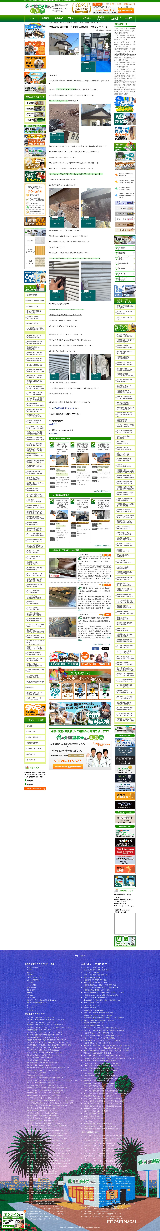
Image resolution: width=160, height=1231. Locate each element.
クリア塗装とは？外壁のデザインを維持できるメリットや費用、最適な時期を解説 (107, 1183)
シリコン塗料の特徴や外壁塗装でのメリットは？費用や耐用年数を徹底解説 (106, 1176)
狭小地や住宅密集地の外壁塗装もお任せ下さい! (35, 546)
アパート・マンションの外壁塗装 (93, 1118)
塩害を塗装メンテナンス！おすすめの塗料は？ (35, 659)
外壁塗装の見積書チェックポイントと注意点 (125, 375)
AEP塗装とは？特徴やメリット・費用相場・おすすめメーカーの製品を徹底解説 (107, 1186)
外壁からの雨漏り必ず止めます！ (93, 1002)
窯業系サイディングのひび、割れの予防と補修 (124, 522)
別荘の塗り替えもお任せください (125, 318)
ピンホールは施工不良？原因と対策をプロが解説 (34, 444)
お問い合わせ (31, 754)
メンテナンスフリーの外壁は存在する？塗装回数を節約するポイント (47, 1077)
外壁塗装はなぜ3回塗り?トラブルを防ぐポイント (34, 472)
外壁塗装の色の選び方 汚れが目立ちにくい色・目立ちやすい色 (45, 1024)
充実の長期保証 (31, 987)
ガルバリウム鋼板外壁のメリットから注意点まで (124, 431)
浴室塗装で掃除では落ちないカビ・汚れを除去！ (98, 1096)
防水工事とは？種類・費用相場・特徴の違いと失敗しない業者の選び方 (47, 1158)
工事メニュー (73, 18)
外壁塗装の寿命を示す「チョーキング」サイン (34, 416)
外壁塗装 (35, 103)
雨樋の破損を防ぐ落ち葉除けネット (32, 523)
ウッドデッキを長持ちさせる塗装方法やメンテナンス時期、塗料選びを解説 (106, 1093)
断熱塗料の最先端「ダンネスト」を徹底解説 (125, 612)
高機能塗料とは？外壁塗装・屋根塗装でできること (35, 455)
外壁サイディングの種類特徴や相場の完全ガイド (34, 433)
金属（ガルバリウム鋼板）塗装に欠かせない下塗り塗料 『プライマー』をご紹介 (107, 1209)
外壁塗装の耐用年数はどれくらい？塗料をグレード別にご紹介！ (45, 1085)
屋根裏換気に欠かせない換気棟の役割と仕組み (34, 653)
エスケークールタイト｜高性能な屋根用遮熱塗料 (98, 1153)
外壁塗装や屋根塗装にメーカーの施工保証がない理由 (125, 476)
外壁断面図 (30, 687)
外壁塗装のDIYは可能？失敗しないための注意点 (124, 510)
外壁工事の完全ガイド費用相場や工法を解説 (34, 336)
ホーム (31, 18)
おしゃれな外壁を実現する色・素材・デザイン (125, 646)
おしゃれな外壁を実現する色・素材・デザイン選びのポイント (45, 1193)
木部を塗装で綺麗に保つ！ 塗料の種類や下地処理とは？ (43, 1173)
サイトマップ (31, 760)
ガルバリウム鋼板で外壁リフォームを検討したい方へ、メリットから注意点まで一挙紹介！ (53, 1080)
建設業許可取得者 (32, 743)
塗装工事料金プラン (101, 18)
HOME (51, 22)
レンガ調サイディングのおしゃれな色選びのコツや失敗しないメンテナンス (49, 1098)
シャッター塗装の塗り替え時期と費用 (33, 608)
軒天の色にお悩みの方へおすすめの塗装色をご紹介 (35, 495)
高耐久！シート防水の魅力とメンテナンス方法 (34, 648)
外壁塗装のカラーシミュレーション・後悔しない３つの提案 (44, 1032)
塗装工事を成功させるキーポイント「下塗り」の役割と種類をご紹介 (104, 1206)
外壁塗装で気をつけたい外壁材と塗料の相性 (34, 693)
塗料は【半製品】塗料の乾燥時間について (34, 665)
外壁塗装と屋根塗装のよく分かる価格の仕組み (97, 970)
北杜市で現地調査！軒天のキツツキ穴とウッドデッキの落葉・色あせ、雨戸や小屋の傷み (124, 71)
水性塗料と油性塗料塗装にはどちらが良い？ (124, 539)
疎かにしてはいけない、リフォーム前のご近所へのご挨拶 (44, 1047)
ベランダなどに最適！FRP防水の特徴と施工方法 (35, 636)
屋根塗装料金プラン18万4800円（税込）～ (96, 982)
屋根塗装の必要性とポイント (92, 1007)
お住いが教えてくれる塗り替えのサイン (34, 312)
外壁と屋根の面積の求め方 (35, 682)
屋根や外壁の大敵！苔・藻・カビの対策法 (124, 584)
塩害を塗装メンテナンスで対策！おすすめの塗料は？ (42, 1171)
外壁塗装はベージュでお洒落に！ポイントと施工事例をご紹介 (45, 1206)
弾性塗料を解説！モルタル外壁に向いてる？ (125, 691)
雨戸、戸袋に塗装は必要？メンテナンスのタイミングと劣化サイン (103, 1103)
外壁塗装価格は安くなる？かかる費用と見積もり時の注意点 (101, 995)
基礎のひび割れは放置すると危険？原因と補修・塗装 (42, 1186)
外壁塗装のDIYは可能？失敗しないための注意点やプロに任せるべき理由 (48, 1067)
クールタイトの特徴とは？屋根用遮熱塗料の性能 (125, 708)
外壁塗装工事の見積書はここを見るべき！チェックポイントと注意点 (104, 992)
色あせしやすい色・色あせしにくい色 (125, 188)
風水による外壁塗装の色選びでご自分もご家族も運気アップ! (44, 1035)
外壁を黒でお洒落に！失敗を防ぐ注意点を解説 (124, 663)
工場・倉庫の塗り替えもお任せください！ (125, 307)
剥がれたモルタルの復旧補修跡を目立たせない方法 (35, 438)
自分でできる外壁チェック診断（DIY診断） (39, 1065)
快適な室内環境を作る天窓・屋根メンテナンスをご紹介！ (100, 1070)
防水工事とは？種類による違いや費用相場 (35, 631)
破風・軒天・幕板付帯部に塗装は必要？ (34, 478)
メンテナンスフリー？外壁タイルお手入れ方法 (124, 544)
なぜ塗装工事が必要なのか (35, 300)
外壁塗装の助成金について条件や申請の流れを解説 (98, 1033)
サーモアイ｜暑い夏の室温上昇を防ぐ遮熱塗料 (97, 1141)
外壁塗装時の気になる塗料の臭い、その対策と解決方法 (43, 1050)
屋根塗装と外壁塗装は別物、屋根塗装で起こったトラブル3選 (45, 1123)
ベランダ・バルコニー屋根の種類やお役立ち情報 (35, 625)
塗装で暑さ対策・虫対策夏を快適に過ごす (34, 410)
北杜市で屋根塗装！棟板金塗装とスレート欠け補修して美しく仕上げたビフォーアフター (124, 38)
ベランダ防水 (35, 120)
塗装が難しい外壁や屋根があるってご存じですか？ (125, 516)
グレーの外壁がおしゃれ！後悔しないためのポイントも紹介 (44, 1198)
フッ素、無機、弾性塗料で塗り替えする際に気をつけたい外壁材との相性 (48, 1148)
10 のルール (30, 982)
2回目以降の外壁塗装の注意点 (122, 442)
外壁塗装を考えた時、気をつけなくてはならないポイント (44, 1110)
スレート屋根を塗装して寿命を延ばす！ (95, 1113)
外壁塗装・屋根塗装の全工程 (92, 977)
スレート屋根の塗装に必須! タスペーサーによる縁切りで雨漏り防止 (46, 1125)
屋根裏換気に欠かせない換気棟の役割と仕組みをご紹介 (43, 1168)
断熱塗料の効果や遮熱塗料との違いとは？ (124, 606)
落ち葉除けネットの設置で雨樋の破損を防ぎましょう (99, 1080)
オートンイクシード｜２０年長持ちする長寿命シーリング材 (101, 1173)
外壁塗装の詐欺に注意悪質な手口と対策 (124, 386)
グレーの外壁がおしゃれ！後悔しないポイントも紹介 (125, 657)
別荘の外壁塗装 (88, 1121)
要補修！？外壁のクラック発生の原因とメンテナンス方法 (44, 1095)
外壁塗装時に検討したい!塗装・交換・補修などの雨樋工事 (101, 1075)
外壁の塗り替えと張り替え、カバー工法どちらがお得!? (43, 1070)
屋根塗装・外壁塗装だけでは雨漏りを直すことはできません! (44, 1055)
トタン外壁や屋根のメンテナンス (33, 557)
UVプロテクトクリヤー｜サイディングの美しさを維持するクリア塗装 (104, 1163)
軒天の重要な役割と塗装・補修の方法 (33, 489)
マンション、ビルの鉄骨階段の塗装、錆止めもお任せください (102, 1088)
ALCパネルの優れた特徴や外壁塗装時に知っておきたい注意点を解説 (47, 1138)
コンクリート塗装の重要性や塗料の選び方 (34, 614)
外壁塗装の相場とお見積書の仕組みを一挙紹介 (97, 990)
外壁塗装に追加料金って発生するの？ (123, 358)
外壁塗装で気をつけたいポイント (34, 467)
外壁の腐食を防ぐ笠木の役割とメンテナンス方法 (35, 506)
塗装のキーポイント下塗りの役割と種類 (123, 454)
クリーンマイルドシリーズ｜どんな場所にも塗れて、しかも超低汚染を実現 (106, 1171)
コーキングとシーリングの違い (35, 670)
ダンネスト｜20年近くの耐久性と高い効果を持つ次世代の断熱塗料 (103, 1166)
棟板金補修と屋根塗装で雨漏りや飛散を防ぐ (34, 619)
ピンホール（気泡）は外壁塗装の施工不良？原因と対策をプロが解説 (47, 1105)
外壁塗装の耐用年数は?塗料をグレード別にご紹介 (35, 370)
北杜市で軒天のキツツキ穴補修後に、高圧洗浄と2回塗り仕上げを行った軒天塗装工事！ (124, 31)
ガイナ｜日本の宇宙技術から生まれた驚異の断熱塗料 (99, 1168)
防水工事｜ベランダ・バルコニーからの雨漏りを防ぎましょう (102, 1028)
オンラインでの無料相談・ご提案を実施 (124, 335)
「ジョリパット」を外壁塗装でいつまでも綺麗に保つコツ (44, 1146)
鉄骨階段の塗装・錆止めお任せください (34, 585)
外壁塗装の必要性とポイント (92, 1005)
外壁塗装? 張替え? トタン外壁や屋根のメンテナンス (99, 1043)
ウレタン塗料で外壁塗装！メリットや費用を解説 (35, 393)
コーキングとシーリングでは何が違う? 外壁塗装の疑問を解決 (45, 1135)
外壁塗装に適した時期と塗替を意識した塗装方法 (34, 376)
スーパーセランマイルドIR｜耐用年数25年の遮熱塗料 (99, 1143)
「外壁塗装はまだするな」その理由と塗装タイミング (35, 329)
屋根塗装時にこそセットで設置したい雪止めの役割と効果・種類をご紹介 (105, 1078)
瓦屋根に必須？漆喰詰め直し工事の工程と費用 (97, 1053)
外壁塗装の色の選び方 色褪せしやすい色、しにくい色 (42, 1022)
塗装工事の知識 (32, 295)
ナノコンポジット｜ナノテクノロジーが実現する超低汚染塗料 (102, 1158)
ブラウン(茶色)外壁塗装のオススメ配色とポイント (125, 680)
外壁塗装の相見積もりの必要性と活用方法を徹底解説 (42, 1115)
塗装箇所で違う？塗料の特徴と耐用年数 (124, 448)
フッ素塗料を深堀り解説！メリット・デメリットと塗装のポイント (46, 1211)
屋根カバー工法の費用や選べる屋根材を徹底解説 (34, 359)
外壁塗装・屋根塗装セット (35, 114)
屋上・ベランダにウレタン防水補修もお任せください (35, 642)
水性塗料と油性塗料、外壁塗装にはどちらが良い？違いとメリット (103, 1198)
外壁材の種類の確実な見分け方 (122, 420)
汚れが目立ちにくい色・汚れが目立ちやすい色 (126, 181)
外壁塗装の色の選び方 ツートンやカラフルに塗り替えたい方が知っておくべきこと (51, 1027)
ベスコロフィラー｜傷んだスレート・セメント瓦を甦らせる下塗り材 (104, 1146)
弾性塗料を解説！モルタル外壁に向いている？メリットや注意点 (45, 1214)
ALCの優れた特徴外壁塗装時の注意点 (33, 676)
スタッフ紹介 (31, 731)
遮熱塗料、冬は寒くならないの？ (93, 1188)
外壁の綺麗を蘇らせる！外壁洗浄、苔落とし (124, 578)
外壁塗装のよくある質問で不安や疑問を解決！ (125, 341)
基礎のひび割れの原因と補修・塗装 (122, 629)
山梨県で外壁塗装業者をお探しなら (37, 1002)
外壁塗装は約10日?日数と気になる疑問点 (124, 392)
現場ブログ (58, 22)
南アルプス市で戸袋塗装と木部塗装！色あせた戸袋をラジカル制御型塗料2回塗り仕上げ (124, 92)
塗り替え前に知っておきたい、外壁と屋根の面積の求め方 (44, 1141)
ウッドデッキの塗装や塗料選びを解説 (34, 597)
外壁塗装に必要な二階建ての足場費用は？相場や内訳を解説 (101, 1128)
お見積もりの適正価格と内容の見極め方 (124, 380)
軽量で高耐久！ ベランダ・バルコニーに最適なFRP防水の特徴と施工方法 (48, 1161)
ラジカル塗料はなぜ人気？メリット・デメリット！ (125, 714)
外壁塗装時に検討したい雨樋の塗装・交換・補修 (34, 512)
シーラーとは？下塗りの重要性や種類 (124, 465)
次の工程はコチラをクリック (64, 408)
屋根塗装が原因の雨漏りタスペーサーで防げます (34, 540)
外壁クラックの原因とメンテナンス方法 (34, 421)
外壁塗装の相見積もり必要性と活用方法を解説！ (125, 363)
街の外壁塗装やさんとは (34, 967)
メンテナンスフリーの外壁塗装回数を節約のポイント (125, 425)
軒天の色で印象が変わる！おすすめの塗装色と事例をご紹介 (101, 1068)
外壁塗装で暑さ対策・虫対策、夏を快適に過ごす (98, 1123)
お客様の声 (59, 18)
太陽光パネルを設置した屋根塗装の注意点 (124, 590)
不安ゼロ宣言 (31, 990)
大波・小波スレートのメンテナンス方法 (34, 699)
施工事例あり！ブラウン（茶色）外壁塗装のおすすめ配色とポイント (47, 1209)
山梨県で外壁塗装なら (34, 737)
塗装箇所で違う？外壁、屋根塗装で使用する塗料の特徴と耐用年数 (103, 1191)
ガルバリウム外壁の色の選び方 (123, 437)
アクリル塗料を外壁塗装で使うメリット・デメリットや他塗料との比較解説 (106, 1178)
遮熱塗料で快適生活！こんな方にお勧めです (96, 1156)
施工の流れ (87, 18)
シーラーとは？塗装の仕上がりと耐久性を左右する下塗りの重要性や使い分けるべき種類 (109, 1204)
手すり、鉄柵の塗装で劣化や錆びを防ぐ (34, 591)
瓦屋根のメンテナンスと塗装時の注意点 (34, 568)
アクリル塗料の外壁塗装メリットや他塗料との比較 (35, 387)
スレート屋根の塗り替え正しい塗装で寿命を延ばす (35, 534)
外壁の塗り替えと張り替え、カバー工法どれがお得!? (124, 414)
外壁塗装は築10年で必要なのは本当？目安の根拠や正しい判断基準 (46, 1040)
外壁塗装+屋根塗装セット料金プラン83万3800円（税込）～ (101, 985)
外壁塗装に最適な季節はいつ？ (34, 382)
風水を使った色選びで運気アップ (126, 174)
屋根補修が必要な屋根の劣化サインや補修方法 (34, 529)
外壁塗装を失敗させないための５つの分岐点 (40, 1030)
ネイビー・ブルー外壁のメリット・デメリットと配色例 (43, 1196)
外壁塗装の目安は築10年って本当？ (32, 317)
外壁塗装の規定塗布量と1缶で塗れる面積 (124, 573)
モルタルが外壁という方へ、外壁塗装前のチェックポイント (101, 1211)
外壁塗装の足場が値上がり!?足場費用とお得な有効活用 (100, 1126)
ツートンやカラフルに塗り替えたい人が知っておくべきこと (126, 195)
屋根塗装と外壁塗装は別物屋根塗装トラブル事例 (35, 461)
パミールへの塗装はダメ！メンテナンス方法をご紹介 (125, 601)
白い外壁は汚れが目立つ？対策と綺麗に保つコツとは (125, 669)
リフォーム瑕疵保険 (33, 980)
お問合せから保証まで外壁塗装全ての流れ (96, 975)
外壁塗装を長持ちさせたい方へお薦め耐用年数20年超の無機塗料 (102, 1201)
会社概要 (128, 18)
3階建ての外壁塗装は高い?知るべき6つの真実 (125, 408)
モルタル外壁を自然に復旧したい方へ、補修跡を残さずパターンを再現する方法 (50, 1103)
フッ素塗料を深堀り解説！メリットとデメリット (125, 686)
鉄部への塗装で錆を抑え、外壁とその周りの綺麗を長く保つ (101, 1086)
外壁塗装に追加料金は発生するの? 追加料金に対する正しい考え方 (103, 1035)
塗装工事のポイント (33, 306)
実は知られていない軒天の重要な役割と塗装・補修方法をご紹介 (102, 1065)
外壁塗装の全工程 (32, 323)
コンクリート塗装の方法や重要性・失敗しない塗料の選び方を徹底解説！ (105, 1101)
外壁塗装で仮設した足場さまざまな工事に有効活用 (125, 488)
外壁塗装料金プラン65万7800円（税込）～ (96, 980)
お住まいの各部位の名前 (34, 365)
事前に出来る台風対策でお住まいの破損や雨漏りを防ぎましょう (45, 1181)
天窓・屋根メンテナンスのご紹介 (34, 500)
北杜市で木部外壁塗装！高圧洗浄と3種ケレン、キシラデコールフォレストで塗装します (94, 561)
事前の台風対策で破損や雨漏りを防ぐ (123, 618)
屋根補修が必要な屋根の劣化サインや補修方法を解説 (99, 1083)
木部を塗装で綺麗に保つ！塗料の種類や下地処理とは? (125, 595)
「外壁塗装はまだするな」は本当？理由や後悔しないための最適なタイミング (49, 1042)
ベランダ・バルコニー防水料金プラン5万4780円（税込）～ (101, 987)
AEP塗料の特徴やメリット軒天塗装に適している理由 (125, 720)
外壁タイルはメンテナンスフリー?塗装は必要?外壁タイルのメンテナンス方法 (106, 1048)
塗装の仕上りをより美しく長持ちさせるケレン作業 (35, 450)
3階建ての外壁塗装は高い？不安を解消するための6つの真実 (44, 1052)
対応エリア (30, 995)
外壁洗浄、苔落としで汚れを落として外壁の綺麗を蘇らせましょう (103, 1106)
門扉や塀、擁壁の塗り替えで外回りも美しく (96, 1023)
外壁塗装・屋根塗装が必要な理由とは (38, 1060)
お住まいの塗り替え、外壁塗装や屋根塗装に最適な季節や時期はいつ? (47, 1090)
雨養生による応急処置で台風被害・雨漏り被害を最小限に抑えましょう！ (48, 1183)
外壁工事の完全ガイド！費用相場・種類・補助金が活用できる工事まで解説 (49, 1045)
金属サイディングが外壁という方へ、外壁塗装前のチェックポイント (104, 1216)
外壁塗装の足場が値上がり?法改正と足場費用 (125, 493)
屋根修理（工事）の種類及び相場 (33, 348)
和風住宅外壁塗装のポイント (123, 550)
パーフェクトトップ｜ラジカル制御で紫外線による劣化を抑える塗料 (104, 1135)
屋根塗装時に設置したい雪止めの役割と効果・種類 (35, 517)
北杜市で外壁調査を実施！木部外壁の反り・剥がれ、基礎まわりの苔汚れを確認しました (94, 620)
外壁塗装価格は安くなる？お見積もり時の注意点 (35, 342)
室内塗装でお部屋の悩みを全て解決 (94, 1025)
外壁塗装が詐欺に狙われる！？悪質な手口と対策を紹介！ (44, 1118)
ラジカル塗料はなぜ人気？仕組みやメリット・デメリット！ (44, 1216)
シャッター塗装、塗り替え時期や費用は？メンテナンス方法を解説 (103, 1098)
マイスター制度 (31, 985)
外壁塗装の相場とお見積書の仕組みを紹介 (124, 369)
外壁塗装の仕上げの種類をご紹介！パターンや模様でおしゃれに (45, 1219)
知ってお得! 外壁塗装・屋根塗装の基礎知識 (39, 1057)
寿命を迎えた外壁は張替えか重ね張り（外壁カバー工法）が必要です (104, 1018)
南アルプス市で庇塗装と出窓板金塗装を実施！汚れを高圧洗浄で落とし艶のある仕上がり (124, 85)
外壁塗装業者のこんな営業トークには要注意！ (125, 505)
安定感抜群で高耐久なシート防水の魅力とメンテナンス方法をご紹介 (47, 1166)
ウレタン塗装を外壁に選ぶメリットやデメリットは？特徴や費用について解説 (106, 1181)
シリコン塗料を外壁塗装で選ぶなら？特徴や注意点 (35, 399)
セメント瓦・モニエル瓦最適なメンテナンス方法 (34, 574)
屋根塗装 (35, 108)
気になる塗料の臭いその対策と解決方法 (123, 403)
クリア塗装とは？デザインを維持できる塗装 (35, 404)
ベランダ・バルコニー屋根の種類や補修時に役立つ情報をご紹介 (45, 1156)
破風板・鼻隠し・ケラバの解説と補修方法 (35, 484)
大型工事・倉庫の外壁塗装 (91, 1116)
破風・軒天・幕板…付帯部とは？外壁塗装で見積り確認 (100, 1060)
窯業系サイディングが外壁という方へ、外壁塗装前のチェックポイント (104, 1214)
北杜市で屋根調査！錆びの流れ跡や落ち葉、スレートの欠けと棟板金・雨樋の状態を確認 (124, 65)
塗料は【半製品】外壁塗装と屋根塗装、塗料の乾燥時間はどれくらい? (47, 1130)
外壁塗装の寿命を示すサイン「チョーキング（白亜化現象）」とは (46, 1093)
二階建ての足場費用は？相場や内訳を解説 (124, 499)
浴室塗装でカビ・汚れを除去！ (33, 602)
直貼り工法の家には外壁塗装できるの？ (123, 527)
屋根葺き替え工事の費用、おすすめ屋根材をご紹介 (98, 1012)
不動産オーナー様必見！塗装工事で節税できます (124, 482)
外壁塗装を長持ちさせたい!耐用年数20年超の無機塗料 (125, 471)
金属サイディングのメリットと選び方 (33, 551)
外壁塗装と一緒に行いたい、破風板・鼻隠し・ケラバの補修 (101, 1063)
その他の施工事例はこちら (102, 491)
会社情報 (29, 992)
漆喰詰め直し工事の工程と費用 (123, 556)
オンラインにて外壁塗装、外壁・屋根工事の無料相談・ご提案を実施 (104, 1030)
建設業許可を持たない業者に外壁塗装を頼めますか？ (42, 1000)
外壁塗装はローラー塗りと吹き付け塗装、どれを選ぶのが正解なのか (47, 1133)
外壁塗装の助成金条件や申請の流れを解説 (124, 346)
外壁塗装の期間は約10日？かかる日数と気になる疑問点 (43, 1037)
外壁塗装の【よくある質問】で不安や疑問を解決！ (42, 1017)
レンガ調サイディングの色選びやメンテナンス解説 (35, 427)
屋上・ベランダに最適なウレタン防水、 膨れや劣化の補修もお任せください (49, 1163)
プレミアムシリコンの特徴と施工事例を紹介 (124, 703)
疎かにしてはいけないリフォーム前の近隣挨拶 (124, 397)
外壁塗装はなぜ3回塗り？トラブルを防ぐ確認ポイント (43, 1113)
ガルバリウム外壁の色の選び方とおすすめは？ (40, 1083)
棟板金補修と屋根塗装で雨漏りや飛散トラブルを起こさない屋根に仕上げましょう (51, 1153)
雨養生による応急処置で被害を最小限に (124, 623)
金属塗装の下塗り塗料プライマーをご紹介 (124, 459)
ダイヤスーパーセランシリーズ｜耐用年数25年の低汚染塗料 (101, 1148)
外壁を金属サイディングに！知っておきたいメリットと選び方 (102, 1040)
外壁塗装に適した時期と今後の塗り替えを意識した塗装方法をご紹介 (47, 1088)
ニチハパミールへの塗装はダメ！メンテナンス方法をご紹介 (44, 1176)
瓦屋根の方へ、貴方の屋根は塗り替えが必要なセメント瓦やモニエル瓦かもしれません (109, 1058)
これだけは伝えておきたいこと (36, 977)
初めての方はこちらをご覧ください (94, 967)
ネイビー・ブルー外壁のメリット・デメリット (124, 652)
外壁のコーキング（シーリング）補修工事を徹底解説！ (100, 1038)
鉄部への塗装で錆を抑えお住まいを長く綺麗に (34, 580)
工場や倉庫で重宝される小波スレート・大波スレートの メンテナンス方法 (48, 1151)
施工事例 (45, 18)
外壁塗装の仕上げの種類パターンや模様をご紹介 (124, 697)
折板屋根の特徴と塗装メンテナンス (32, 563)
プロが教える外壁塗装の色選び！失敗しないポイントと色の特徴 (45, 1019)
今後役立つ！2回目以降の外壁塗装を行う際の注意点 (99, 1020)
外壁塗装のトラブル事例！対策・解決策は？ (125, 635)
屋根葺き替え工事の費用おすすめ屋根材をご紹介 (34, 353)
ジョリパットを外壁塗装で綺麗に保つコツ (125, 561)
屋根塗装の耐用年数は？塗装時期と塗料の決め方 (124, 640)
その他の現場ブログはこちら (101, 644)
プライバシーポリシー (34, 748)
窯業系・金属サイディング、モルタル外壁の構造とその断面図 (45, 1143)
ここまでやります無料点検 (114, 18)
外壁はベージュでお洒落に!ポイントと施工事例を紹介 (125, 674)
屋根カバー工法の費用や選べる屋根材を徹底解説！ (98, 1015)
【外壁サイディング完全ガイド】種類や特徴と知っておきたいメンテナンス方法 (50, 1100)
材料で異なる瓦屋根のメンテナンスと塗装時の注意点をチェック (102, 1055)
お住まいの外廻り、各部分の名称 (36, 1072)
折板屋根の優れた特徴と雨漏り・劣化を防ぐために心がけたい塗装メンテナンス (107, 1045)
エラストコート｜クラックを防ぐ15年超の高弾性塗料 (99, 1161)
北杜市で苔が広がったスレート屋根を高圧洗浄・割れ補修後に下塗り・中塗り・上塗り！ (124, 44)
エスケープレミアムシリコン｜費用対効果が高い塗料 (99, 1151)
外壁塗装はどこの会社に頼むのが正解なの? (39, 1128)
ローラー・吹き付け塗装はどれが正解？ (123, 567)
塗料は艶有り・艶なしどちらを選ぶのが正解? (124, 533)
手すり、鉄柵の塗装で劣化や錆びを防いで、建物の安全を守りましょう (104, 1091)
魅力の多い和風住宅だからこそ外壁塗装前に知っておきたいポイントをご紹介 (106, 1050)
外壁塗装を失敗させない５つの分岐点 (124, 352)
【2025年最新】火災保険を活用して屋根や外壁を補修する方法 (102, 1000)
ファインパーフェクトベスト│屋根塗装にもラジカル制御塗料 (101, 1138)
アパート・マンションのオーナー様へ (124, 312)
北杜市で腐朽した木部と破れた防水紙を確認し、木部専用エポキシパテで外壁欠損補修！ (94, 591)
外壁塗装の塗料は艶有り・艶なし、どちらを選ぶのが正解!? (101, 1196)
